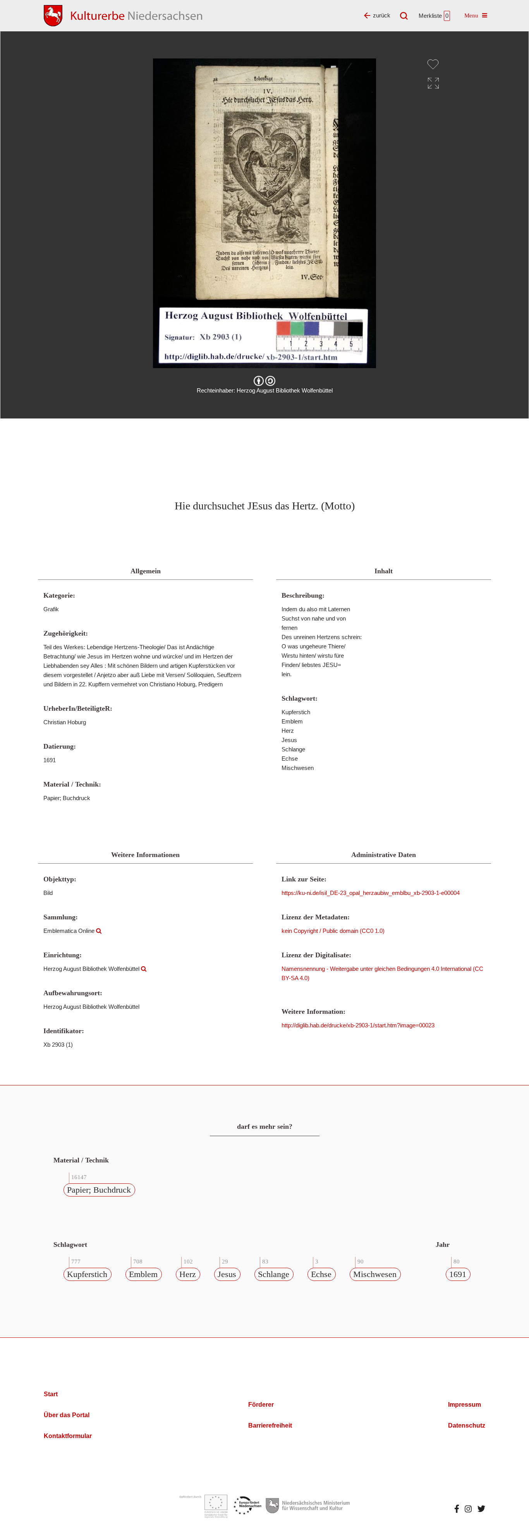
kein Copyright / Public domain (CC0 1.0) (333, 930)
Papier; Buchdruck (99, 1190)
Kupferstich (87, 1274)
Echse (321, 1274)
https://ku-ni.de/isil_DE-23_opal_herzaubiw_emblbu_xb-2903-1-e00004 (371, 893)
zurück (381, 15)
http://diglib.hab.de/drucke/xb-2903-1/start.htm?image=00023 (358, 1025)
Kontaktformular (68, 1436)
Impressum (464, 1404)
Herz (187, 1274)
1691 (457, 1274)
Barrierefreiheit (270, 1425)
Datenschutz (466, 1425)
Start (51, 1394)
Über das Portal (66, 1415)
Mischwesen (375, 1274)
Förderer (261, 1404)
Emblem (143, 1274)
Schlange (273, 1274)
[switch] (433, 64)
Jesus (227, 1274)
